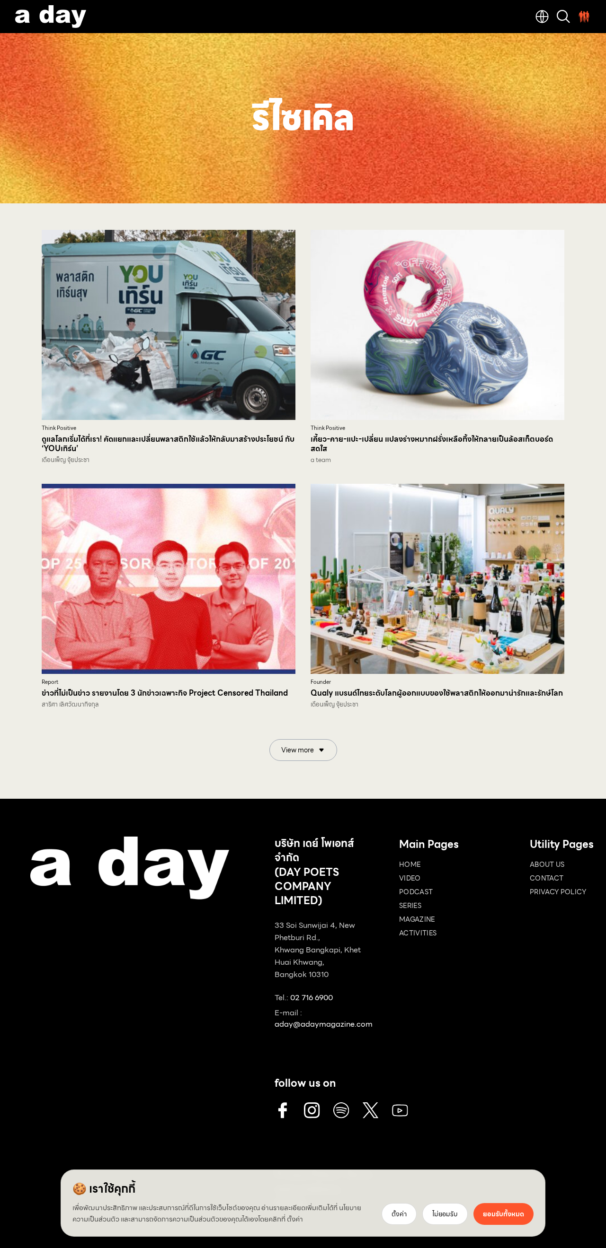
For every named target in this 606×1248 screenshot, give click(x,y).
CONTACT (546, 878)
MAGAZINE (417, 919)
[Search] (563, 16)
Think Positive (59, 428)
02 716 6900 (311, 998)
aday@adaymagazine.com (324, 1024)
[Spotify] (341, 1110)
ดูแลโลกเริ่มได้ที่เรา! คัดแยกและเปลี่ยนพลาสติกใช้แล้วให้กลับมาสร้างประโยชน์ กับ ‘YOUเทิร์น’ (168, 443)
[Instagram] (312, 1110)
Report (50, 682)
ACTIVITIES (418, 933)
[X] (371, 1110)
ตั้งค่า (295, 1219)
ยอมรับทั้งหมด (503, 1214)
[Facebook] (283, 1110)
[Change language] (542, 16)
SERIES (410, 905)
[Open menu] (584, 16)
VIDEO (410, 878)
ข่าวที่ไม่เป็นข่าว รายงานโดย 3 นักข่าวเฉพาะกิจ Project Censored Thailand (165, 693)
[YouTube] (400, 1110)
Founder (321, 682)
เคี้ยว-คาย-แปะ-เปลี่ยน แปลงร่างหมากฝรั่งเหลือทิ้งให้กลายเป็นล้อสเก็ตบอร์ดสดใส (432, 443)
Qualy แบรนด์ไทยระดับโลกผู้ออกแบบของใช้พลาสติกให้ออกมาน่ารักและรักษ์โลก (437, 693)
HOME (409, 864)
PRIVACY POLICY (558, 892)
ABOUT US (547, 864)
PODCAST (416, 892)
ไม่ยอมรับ (445, 1214)
